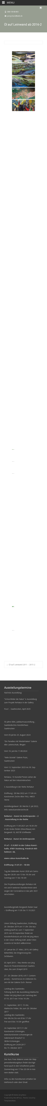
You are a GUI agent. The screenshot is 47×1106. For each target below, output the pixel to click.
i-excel (30, 1098)
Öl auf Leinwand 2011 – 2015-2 (20, 664)
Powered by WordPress (13, 1098)
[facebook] (40, 8)
